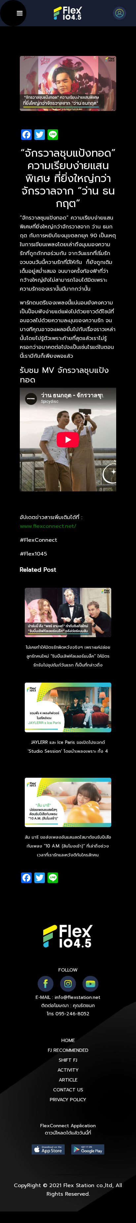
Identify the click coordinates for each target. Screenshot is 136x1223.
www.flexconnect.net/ (48, 526)
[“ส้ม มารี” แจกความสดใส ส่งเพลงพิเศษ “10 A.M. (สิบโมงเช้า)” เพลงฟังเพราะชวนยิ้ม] (68, 803)
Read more (68, 760)
